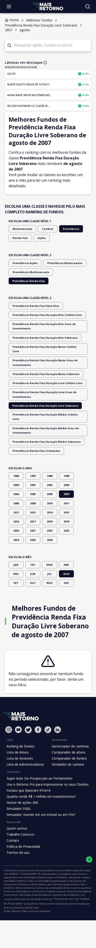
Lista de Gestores (20, 758)
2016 (16, 521)
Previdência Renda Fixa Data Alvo (36, 306)
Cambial (47, 229)
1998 (49, 476)
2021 (33, 530)
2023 (66, 530)
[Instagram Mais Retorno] (8, 729)
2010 (49, 503)
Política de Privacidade (23, 846)
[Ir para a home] (48, 6)
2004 (16, 494)
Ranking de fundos (20, 746)
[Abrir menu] (9, 6)
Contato (13, 840)
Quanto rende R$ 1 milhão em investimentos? (41, 796)
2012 (16, 512)
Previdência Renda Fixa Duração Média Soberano (47, 441)
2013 (33, 512)
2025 (33, 540)
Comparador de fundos (69, 758)
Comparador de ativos (69, 752)
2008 (16, 503)
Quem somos (17, 828)
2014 (49, 512)
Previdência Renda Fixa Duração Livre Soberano (45, 405)
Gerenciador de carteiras (70, 746)
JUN (32, 574)
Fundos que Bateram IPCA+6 (29, 790)
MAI (16, 574)
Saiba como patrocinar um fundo (21, 66)
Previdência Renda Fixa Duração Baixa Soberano (46, 374)
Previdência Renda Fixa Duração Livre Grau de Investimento (44, 394)
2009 (33, 503)
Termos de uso (18, 852)
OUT (33, 583)
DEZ (66, 583)
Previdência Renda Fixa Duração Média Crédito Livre (45, 417)
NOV (49, 583)
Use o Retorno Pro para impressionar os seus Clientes (48, 784)
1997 (33, 476)
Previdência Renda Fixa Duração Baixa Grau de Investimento (45, 362)
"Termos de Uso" (63, 899)
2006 (49, 494)
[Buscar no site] (87, 6)
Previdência (71, 229)
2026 (49, 540)
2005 (33, 494)
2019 (66, 521)
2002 (49, 485)
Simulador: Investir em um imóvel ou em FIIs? (41, 814)
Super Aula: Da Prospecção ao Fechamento (39, 778)
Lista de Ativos (18, 752)
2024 (16, 540)
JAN (16, 564)
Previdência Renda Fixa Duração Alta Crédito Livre (47, 315)
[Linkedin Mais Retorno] (57, 729)
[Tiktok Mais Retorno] (47, 729)
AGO (66, 574)
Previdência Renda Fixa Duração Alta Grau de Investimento (44, 326)
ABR (66, 564)
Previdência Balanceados (64, 263)
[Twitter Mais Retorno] (28, 729)
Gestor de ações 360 (22, 802)
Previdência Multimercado (31, 272)
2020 (16, 530)
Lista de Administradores (25, 764)
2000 (16, 485)
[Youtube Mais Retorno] (18, 729)
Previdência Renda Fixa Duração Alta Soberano (45, 337)
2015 (66, 512)
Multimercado (22, 229)
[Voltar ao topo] (89, 859)
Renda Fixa (20, 238)
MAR (49, 564)
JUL (49, 574)
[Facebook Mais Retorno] (37, 729)
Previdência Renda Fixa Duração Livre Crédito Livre (47, 383)
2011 (66, 503)
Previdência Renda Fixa (28, 281)
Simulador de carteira (68, 764)
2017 (33, 521)
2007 (66, 494)
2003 (66, 485)
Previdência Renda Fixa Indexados (36, 450)
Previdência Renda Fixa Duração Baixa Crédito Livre (44, 349)
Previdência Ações (25, 263)
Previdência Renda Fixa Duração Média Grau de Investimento (46, 430)
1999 (66, 476)
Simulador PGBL (19, 808)
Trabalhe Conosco (20, 834)
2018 (49, 521)
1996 (16, 476)
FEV (33, 564)
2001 (33, 485)
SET (16, 583)
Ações (42, 238)
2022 (49, 530)
